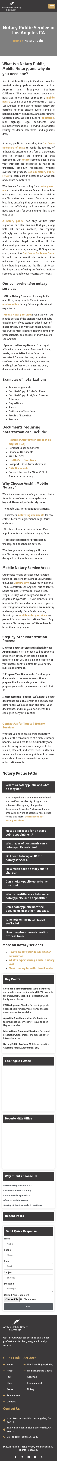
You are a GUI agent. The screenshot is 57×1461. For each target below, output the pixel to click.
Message (9, 1283)
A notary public (13, 221)
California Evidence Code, (39, 253)
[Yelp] (41, 1457)
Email (7, 1261)
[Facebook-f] (15, 1457)
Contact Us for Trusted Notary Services (23, 725)
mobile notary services (33, 615)
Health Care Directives (22, 460)
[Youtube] (35, 1457)
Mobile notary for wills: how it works (31, 968)
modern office (10, 304)
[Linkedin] (22, 1457)
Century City (21, 582)
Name (7, 1238)
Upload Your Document (16, 1295)
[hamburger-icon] (51, 6)
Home (17, 41)
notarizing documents (31, 515)
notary (25, 159)
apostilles (48, 118)
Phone (7, 1250)
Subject (8, 1272)
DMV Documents (18, 468)
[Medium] (28, 1457)
